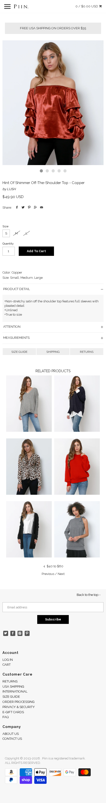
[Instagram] (20, 633)
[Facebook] (13, 633)
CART (6, 664)
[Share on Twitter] (23, 207)
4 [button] (58, 170)
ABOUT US (10, 734)
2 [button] (47, 170)
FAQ (5, 717)
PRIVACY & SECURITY (18, 707)
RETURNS (86, 352)
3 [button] (53, 170)
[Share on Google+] (35, 207)
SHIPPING (53, 352)
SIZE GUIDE (19, 352)
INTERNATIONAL (14, 691)
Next (61, 574)
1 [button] (41, 170)
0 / (86, 6)
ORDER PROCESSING (18, 702)
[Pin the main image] (29, 207)
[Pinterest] (27, 633)
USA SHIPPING (13, 686)
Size (5, 226)
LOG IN (7, 660)
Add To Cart (36, 251)
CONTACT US (12, 739)
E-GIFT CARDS (13, 712)
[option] (53, 102)
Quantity (8, 243)
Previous (48, 574)
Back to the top (88, 595)
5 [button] (64, 170)
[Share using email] (41, 207)
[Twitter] (5, 633)
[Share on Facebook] (17, 207)
